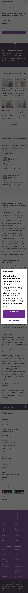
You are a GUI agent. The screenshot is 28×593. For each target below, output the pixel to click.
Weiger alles (14, 316)
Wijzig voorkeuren (14, 320)
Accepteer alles (14, 311)
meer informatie (6, 305)
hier (23, 302)
